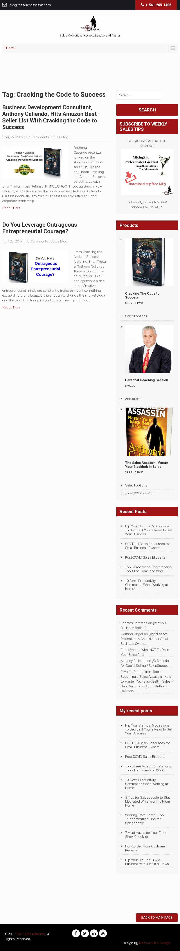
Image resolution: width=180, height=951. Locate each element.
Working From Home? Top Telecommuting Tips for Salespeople (144, 819)
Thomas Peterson (134, 623)
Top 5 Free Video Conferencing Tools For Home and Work (148, 569)
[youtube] (103, 933)
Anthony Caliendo (133, 661)
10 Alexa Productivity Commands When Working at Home (146, 585)
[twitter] (85, 933)
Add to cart (133, 399)
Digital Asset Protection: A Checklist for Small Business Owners (144, 639)
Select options (136, 316)
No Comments (37, 137)
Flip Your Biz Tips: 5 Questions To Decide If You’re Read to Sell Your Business (148, 530)
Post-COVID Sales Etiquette (145, 557)
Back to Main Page (156, 918)
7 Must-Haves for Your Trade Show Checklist (146, 835)
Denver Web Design (155, 943)
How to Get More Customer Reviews (145, 848)
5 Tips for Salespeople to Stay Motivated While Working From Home (147, 801)
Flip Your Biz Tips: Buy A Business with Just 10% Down (147, 862)
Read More (11, 208)
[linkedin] (94, 933)
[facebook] (76, 933)
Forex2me (128, 650)
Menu (10, 48)
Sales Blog (60, 137)
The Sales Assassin (30, 934)
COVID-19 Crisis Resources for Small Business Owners (147, 546)
